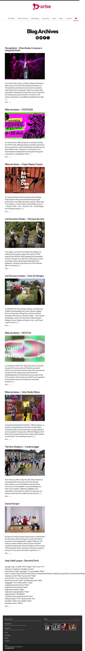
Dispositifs (8, 628)
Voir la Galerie (75, 619)
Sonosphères (12, 629)
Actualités (7, 635)
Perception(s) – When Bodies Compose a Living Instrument (23, 49)
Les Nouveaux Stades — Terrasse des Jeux (24, 218)
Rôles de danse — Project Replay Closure (23, 164)
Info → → (8, 102)
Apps (61, 18)
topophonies (23, 625)
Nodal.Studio (20, 629)
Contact (69, 18)
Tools (54, 18)
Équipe (6, 638)
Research (45, 18)
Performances (23, 18)
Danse (14, 625)
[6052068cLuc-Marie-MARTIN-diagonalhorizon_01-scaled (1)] (48, 627)
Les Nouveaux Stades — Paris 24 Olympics (24, 275)
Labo (6, 632)
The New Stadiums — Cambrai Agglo (22, 446)
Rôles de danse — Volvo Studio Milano (22, 392)
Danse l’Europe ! (12, 503)
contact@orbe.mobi (9, 648)
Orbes (6, 629)
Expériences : (8, 623)
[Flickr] (41, 38)
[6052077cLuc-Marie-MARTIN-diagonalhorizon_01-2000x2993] (64, 627)
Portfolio (11, 18)
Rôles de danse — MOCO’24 (18, 332)
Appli (18, 625)
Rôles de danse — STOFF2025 (19, 109)
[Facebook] (44, 38)
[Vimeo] (37, 38)
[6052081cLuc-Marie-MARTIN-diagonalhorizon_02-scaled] (78, 624)
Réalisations (8, 625)
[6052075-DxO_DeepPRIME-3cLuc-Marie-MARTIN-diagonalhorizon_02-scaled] (56, 627)
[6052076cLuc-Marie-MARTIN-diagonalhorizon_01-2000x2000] (72, 627)
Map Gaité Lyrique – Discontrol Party (22, 560)
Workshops (35, 18)
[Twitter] (48, 38)
